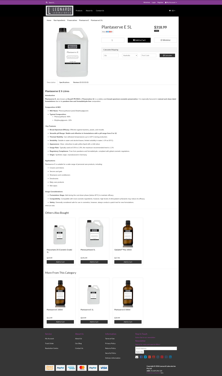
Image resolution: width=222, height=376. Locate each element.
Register (160, 2)
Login (154, 2)
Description (51, 82)
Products (79, 11)
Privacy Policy (110, 343)
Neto (162, 373)
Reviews (76, 82)
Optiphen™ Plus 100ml (123, 250)
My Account (49, 339)
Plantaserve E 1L (87, 310)
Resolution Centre (51, 348)
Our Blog (78, 343)
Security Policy (110, 353)
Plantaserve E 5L (97, 20)
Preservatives (72, 20)
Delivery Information (112, 358)
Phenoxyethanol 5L (88, 250)
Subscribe (139, 352)
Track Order (49, 343)
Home (49, 20)
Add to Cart (140, 40)
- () (172, 11)
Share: (104, 32)
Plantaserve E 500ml (122, 310)
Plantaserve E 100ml (55, 310)
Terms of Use (109, 339)
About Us (89, 11)
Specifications (64, 82)
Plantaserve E (84, 20)
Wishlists (146, 2)
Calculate (168, 55)
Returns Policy (110, 348)
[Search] (46, 2)
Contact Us (100, 11)
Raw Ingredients (59, 20)
